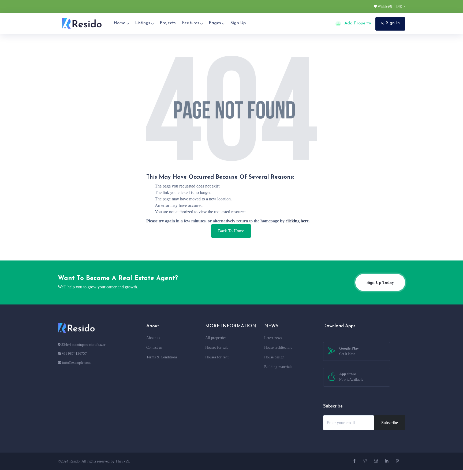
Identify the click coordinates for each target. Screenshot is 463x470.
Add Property (357, 23)
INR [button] (399, 6)
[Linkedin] (387, 461)
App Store (351, 376)
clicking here (297, 221)
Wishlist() (384, 6)
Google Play (349, 351)
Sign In (393, 23)
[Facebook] (355, 461)
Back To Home (231, 231)
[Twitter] (365, 461)
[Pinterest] (398, 461)
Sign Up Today (380, 282)
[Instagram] (376, 461)
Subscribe (389, 422)
